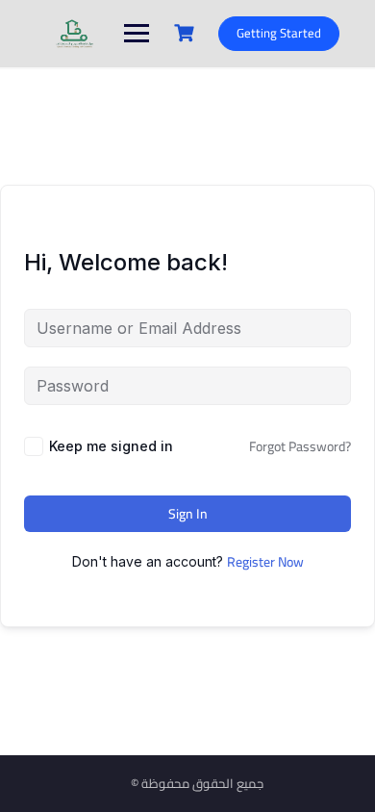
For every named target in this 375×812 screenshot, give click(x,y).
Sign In (188, 513)
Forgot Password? (300, 446)
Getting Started (279, 32)
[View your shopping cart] (186, 33)
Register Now (265, 561)
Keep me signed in (111, 446)
